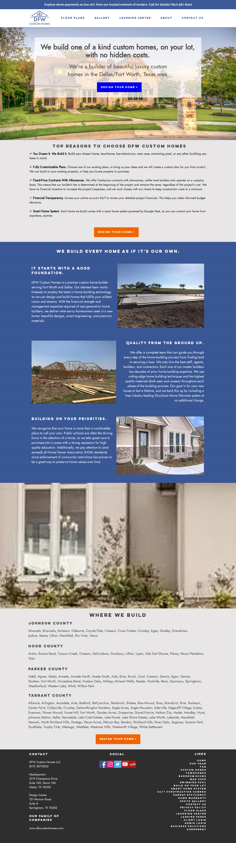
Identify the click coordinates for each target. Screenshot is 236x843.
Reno (164, 681)
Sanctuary (176, 681)
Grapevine (125, 712)
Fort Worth (48, 681)
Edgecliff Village (179, 707)
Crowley (143, 630)
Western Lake (57, 686)
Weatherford (37, 686)
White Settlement (150, 727)
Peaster (140, 681)
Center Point (36, 707)
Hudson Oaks (91, 681)
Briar (122, 676)
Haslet (177, 712)
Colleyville (54, 707)
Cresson (110, 630)
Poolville (153, 681)
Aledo (52, 676)
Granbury (117, 653)
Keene (43, 635)
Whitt (71, 686)
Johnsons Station (39, 717)
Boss (159, 703)
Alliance (33, 703)
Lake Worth (157, 717)
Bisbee (131, 703)
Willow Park (85, 686)
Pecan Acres (92, 722)
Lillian (53, 635)
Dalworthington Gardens (93, 707)
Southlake (34, 727)
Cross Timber (127, 630)
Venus (93, 635)
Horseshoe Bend (69, 681)
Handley (189, 712)
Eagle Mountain (141, 707)
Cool (141, 676)
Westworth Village (124, 727)
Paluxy (174, 653)
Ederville (160, 707)
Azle (114, 676)
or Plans (198, 810)
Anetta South (100, 676)
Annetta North (80, 676)
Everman (34, 712)
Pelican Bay (111, 722)
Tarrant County (50, 695)
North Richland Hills (55, 722)
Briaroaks (49, 630)
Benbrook (117, 703)
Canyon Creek (67, 653)
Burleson (64, 630)
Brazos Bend (47, 653)
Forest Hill (71, 712)
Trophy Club (52, 727)
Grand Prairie (144, 712)
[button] (102, 18)
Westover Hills (100, 727)
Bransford (171, 703)
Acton (32, 653)
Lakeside (173, 717)
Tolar (31, 658)
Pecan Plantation (192, 653)
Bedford (84, 703)
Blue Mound (146, 703)
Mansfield (66, 635)
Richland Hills (142, 722)
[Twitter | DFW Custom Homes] (117, 764)
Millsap (108, 681)
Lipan (139, 653)
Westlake (82, 727)
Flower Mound (52, 712)
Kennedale (69, 717)
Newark (33, 722)
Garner (185, 676)
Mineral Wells (124, 681)
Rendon (126, 722)
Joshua (32, 635)
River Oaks (162, 722)
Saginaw (177, 722)
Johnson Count (49, 623)
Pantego (76, 722)
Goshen (33, 681)
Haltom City (163, 712)
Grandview (179, 630)
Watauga (68, 727)
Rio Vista (81, 635)
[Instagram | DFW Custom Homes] (110, 764)
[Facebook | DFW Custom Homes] (103, 764)
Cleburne (78, 630)
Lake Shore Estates (134, 717)
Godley (165, 630)
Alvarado (34, 630)
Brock (132, 676)
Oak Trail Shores (156, 653)
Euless (197, 707)
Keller (56, 717)
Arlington (47, 703)
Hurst (200, 712)
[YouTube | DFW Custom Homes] (125, 764)
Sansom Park (194, 722)
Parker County (48, 669)
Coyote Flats (94, 630)
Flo (187, 810)
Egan (154, 630)
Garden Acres (106, 712)
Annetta (63, 676)
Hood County (46, 646)
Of (56, 816)
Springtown (193, 681)
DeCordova (100, 653)
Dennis (164, 676)
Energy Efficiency (189, 795)
